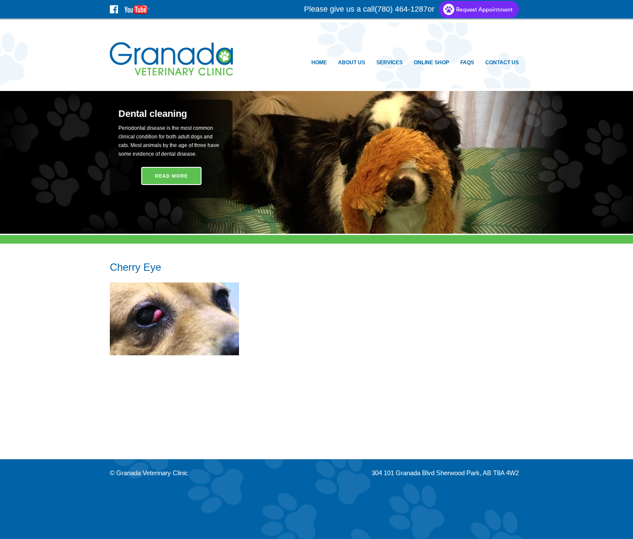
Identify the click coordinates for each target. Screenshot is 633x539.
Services (389, 63)
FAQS (467, 63)
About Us (351, 63)
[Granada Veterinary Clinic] (173, 58)
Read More (171, 176)
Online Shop (431, 63)
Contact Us (502, 63)
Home (319, 63)
